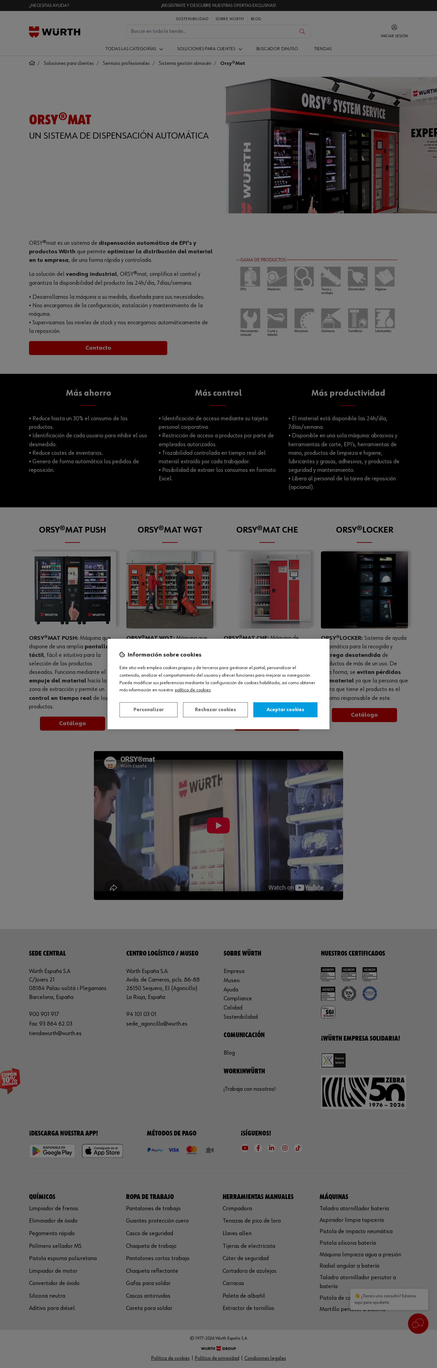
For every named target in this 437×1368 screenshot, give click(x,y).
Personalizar (148, 709)
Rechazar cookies (215, 709)
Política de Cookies (193, 690)
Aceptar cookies (285, 709)
